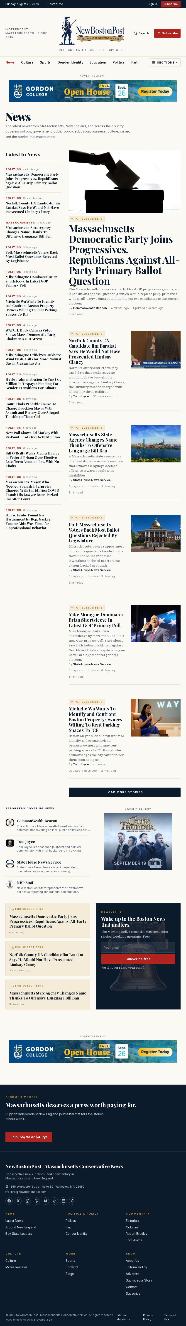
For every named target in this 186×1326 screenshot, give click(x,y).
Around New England (20, 1227)
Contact (131, 1287)
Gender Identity (70, 62)
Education (98, 62)
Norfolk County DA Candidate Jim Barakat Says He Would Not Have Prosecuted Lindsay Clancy (32, 207)
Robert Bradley (136, 1233)
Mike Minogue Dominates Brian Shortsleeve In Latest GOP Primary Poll (31, 281)
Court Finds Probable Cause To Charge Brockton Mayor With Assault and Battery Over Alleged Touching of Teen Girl (32, 410)
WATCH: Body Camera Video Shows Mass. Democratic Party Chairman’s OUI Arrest (30, 334)
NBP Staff (25, 882)
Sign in (152, 4)
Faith (135, 62)
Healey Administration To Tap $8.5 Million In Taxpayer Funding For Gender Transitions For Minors (33, 383)
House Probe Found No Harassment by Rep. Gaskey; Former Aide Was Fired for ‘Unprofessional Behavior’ (28, 521)
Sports (45, 62)
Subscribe (171, 4)
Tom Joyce (81, 396)
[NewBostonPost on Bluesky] (45, 1201)
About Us (132, 1260)
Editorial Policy (136, 1267)
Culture (27, 62)
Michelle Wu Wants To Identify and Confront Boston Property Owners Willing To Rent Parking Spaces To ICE (31, 307)
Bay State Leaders (18, 1233)
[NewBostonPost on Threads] (36, 1201)
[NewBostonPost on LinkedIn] (63, 1201)
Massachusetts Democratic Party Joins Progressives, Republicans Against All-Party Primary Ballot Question (32, 180)
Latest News (14, 1221)
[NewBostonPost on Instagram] (27, 1201)
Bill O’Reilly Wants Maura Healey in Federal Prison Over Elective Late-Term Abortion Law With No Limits (32, 459)
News (10, 62)
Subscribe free (138, 959)
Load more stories (124, 792)
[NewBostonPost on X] (18, 1201)
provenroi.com (43, 1319)
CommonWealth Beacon (90, 308)
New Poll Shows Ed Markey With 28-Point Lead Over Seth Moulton (32, 435)
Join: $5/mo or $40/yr (28, 1137)
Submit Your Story (139, 1280)
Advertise (133, 1274)
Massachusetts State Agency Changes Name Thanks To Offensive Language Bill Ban (28, 232)
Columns (132, 1227)
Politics (119, 62)
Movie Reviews (16, 1267)
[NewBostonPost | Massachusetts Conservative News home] (91, 30)
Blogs (70, 1274)
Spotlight (72, 1267)
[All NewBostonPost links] (72, 1201)
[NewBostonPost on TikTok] (54, 1201)
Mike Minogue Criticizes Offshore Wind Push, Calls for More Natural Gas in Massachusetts (33, 359)
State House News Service (92, 480)
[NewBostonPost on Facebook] (9, 1201)
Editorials (132, 1221)
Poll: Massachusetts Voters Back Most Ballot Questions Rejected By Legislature (31, 256)
